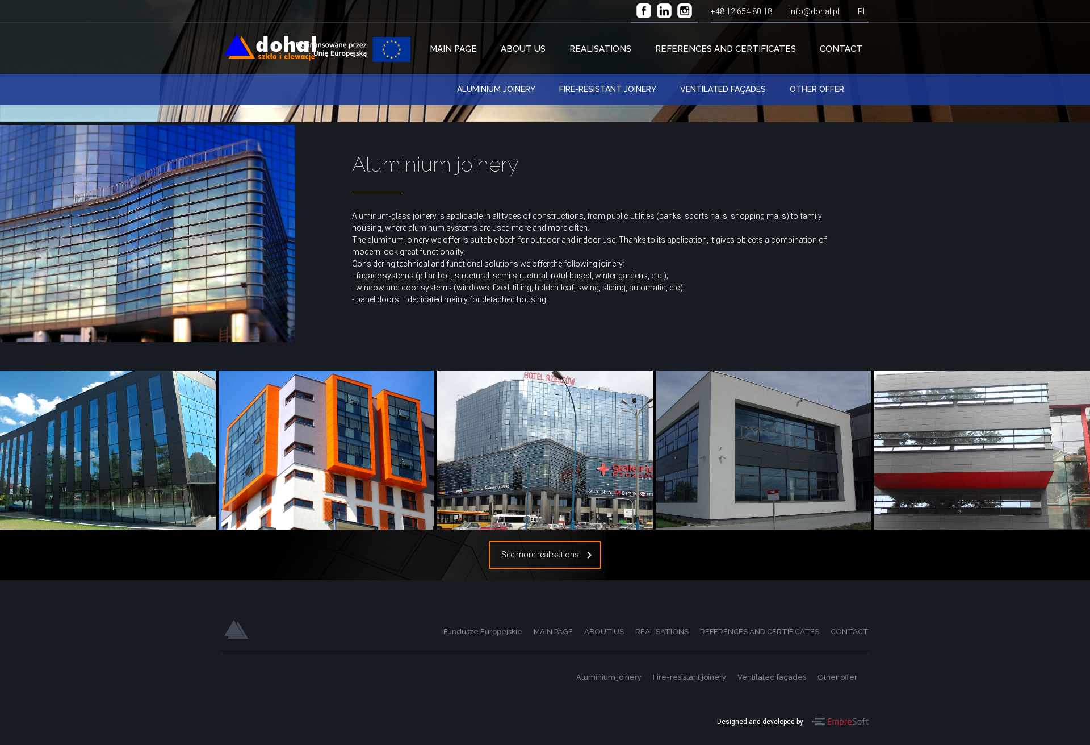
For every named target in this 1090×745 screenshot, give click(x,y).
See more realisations (540, 554)
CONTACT (841, 49)
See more (103, 464)
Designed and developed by (760, 722)
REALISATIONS (600, 49)
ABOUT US (523, 49)
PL (862, 11)
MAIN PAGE (453, 49)
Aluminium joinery (496, 89)
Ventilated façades (723, 89)
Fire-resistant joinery (607, 89)
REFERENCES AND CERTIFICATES (725, 49)
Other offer (817, 89)
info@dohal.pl (814, 11)
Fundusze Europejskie (353, 49)
